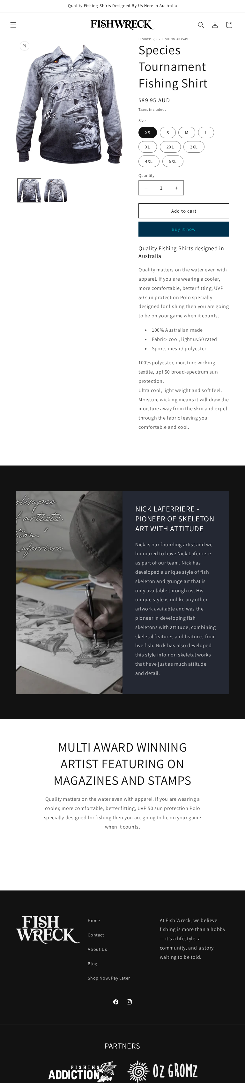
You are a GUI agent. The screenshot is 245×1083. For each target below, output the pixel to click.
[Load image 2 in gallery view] (55, 190)
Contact (96, 935)
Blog (92, 963)
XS (147, 132)
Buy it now (184, 229)
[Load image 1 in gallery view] (29, 190)
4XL (149, 161)
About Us (97, 949)
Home (94, 920)
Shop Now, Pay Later (109, 978)
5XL (173, 161)
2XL (170, 147)
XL (147, 147)
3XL (194, 147)
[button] (13, 25)
